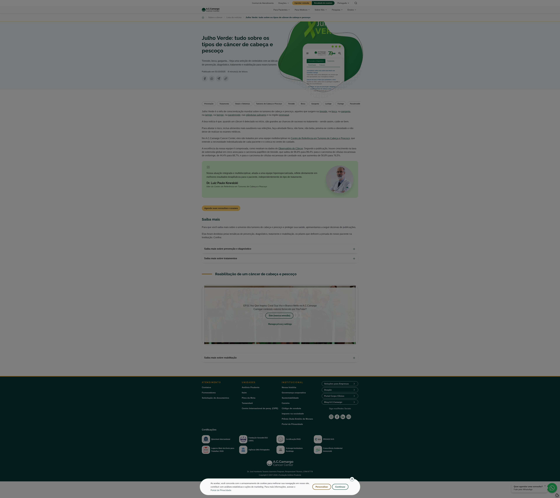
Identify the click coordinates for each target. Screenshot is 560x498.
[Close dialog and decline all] (352, 479)
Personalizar (322, 487)
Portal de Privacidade (221, 490)
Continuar (340, 487)
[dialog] (280, 486)
